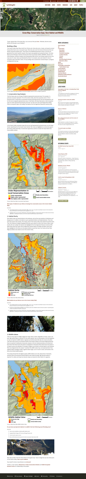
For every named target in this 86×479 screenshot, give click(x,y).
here (38, 41)
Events (59, 5)
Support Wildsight (29, 476)
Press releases (61, 45)
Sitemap (52, 476)
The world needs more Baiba (64, 128)
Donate (62, 81)
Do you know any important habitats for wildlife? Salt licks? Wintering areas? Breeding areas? (29, 427)
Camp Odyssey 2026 (62, 154)
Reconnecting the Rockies (65, 59)
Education (60, 64)
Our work (47, 5)
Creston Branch (61, 68)
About (75, 5)
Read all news (62, 139)
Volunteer (47, 1)
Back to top (10, 476)
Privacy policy (45, 476)
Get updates (53, 1)
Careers (37, 476)
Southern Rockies (63, 55)
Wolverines (62, 51)
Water (59, 62)
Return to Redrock (62, 108)
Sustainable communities (64, 65)
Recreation (61, 50)
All (58, 47)
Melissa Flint (46, 35)
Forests (61, 56)
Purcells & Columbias (64, 53)
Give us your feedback (22, 459)
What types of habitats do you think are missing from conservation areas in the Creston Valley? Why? (29, 204)
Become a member (62, 1)
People (81, 5)
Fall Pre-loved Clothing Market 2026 (66, 177)
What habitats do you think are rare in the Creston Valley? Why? (22, 300)
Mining (60, 58)
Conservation (61, 48)
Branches (65, 5)
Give (71, 5)
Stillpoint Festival (62, 187)
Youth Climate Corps (64, 67)
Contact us (59, 476)
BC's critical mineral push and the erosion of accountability (68, 118)
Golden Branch (61, 71)
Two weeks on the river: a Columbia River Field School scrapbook (68, 89)
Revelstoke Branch (62, 76)
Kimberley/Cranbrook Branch (64, 74)
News (53, 5)
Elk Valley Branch (62, 70)
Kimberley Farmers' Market (64, 165)
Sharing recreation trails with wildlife (66, 99)
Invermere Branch (62, 73)
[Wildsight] (8, 5)
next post (28, 462)
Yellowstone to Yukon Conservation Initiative (29, 465)
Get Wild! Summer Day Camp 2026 (65, 146)
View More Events (63, 201)
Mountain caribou (63, 61)
